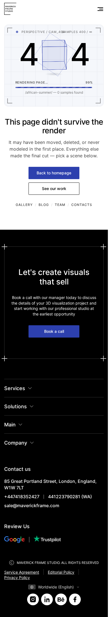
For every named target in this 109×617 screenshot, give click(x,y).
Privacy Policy (17, 577)
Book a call (54, 331)
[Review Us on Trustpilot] (47, 539)
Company (15, 443)
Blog (44, 205)
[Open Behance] (61, 599)
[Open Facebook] (75, 599)
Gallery (24, 205)
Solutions (15, 406)
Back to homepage (54, 172)
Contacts (81, 205)
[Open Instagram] (33, 599)
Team (60, 205)
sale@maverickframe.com (31, 505)
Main (10, 425)
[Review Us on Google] (19, 539)
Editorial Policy (61, 572)
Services (14, 388)
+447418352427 (21, 496)
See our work (54, 188)
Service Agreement (21, 572)
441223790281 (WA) (70, 496)
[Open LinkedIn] (47, 599)
